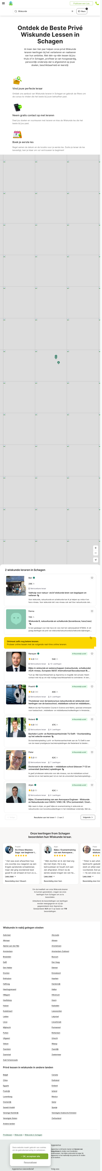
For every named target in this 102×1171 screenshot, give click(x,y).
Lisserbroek (56, 1022)
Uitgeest (6, 1038)
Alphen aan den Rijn (11, 946)
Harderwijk (56, 984)
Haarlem (55, 978)
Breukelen (7, 957)
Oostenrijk (7, 1102)
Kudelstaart (7, 1011)
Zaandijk (55, 1049)
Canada (55, 1075)
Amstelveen (56, 946)
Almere (54, 940)
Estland (55, 1086)
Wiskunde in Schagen (33, 1135)
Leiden (5, 1016)
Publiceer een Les (81, 3)
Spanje (54, 1107)
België (5, 1075)
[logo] (11, 3)
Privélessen (7, 1135)
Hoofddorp (7, 1000)
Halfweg (6, 984)
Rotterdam (56, 1033)
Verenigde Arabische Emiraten (64, 1113)
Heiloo (54, 989)
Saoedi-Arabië (9, 1107)
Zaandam (7, 1049)
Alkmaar (6, 940)
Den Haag (56, 962)
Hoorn (54, 1000)
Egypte (6, 1086)
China (5, 1080)
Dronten (6, 973)
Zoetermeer (56, 1054)
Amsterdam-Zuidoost (60, 951)
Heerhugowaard (9, 989)
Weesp (54, 1044)
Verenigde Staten (10, 1118)
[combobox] (44, 11)
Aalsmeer (7, 935)
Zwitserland (56, 1118)
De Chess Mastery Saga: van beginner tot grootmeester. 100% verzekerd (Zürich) (26, 851)
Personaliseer (30, 1162)
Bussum (55, 957)
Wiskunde (18, 1135)
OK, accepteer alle (31, 1156)
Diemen (55, 968)
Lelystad (55, 1016)
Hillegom (6, 995)
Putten (5, 1033)
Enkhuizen (7, 978)
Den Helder (7, 968)
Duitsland (55, 1080)
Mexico (55, 1096)
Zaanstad (7, 1054)
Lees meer (9, 876)
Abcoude (55, 935)
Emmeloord (56, 973)
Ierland (54, 1091)
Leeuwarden (57, 1011)
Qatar (54, 1102)
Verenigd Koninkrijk (11, 1113)
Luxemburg (7, 1096)
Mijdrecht (7, 1027)
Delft (5, 962)
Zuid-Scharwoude (10, 1060)
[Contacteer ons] (97, 3)
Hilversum (56, 995)
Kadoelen (55, 1006)
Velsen (5, 1044)
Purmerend (56, 1027)
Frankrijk (6, 1091)
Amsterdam (8, 951)
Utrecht (55, 1038)
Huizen (6, 1006)
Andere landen (9, 1124)
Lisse (5, 1022)
